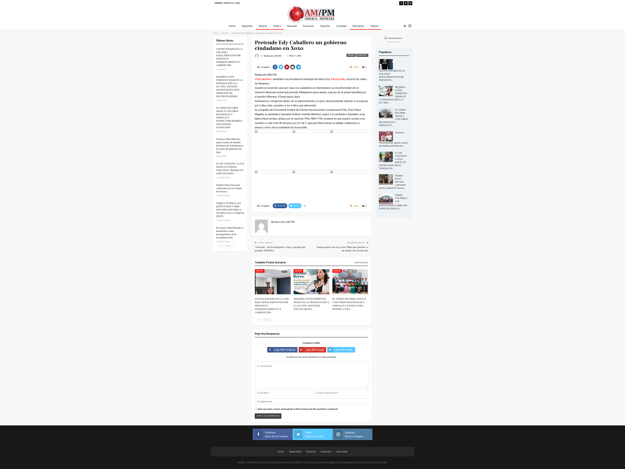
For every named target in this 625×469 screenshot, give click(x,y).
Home (232, 26)
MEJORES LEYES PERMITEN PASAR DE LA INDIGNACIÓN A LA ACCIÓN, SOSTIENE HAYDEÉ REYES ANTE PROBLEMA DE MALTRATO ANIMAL (229, 86)
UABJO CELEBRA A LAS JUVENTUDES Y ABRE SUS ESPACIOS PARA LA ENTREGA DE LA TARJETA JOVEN (230, 210)
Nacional (292, 26)
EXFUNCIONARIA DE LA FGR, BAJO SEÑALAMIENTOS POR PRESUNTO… (392, 75)
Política (277, 26)
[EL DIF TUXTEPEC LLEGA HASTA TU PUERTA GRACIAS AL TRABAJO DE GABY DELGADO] (386, 157)
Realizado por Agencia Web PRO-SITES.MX (365, 462)
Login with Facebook (284, 349)
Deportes (325, 26)
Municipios (358, 26)
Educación (308, 26)
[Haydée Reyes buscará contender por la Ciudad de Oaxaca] (386, 179)
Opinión (374, 26)
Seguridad (247, 26)
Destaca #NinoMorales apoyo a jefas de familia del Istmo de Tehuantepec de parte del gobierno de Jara (229, 146)
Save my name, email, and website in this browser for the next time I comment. (298, 409)
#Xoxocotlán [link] (338, 79)
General (263, 26)
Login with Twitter (343, 349)
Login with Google (315, 349)
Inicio (281, 451)
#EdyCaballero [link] (263, 79)
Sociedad (341, 26)
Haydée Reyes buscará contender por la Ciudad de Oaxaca (229, 188)
